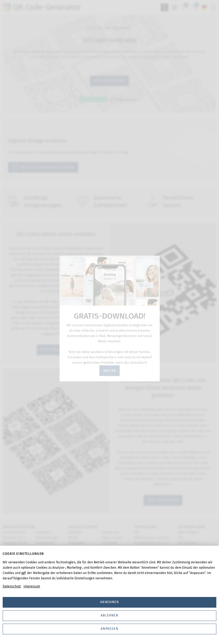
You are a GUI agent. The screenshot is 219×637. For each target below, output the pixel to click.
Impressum (32, 586)
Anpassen (109, 629)
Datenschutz (12, 586)
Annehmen (109, 602)
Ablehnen (109, 615)
